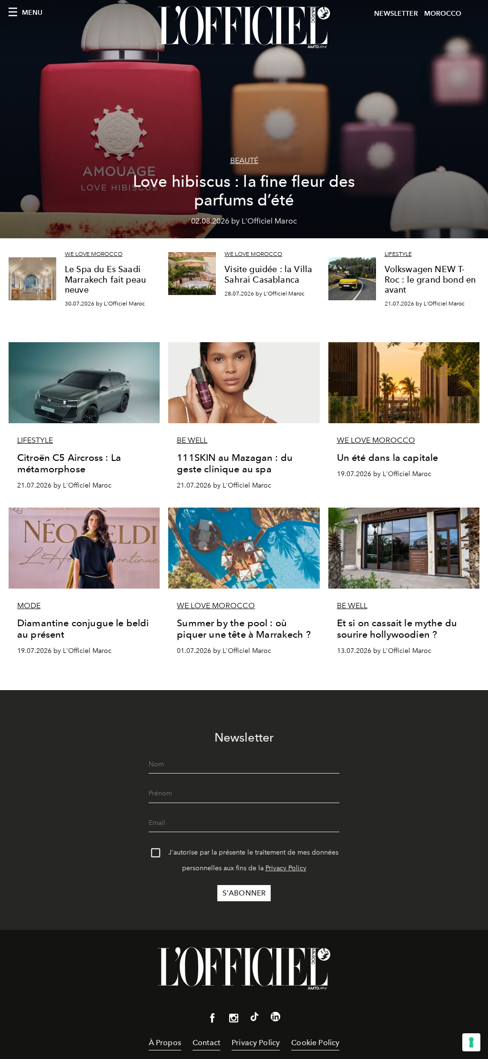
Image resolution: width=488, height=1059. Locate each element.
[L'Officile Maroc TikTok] (254, 1018)
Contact (206, 1042)
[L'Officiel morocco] (244, 27)
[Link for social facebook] (212, 1020)
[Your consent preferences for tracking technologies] (471, 1042)
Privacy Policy (285, 868)
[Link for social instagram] (233, 1020)
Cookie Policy (315, 1042)
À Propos (165, 1042)
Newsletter (396, 14)
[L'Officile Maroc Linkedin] (275, 1018)
